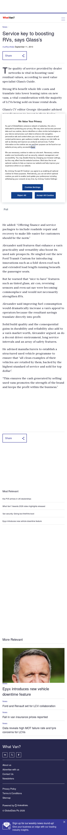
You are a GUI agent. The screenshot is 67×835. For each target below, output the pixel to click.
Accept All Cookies (45, 195)
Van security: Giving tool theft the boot (18, 513)
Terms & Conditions (12, 793)
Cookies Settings (32, 187)
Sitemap (6, 797)
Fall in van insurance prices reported (25, 717)
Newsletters (8, 778)
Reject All (21, 195)
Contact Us (7, 774)
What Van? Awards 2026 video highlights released (23, 506)
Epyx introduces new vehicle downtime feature (22, 521)
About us (6, 765)
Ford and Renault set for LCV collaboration (28, 706)
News (4, 26)
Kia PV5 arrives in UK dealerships (17, 498)
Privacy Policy (9, 788)
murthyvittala (8, 46)
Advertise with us (10, 769)
